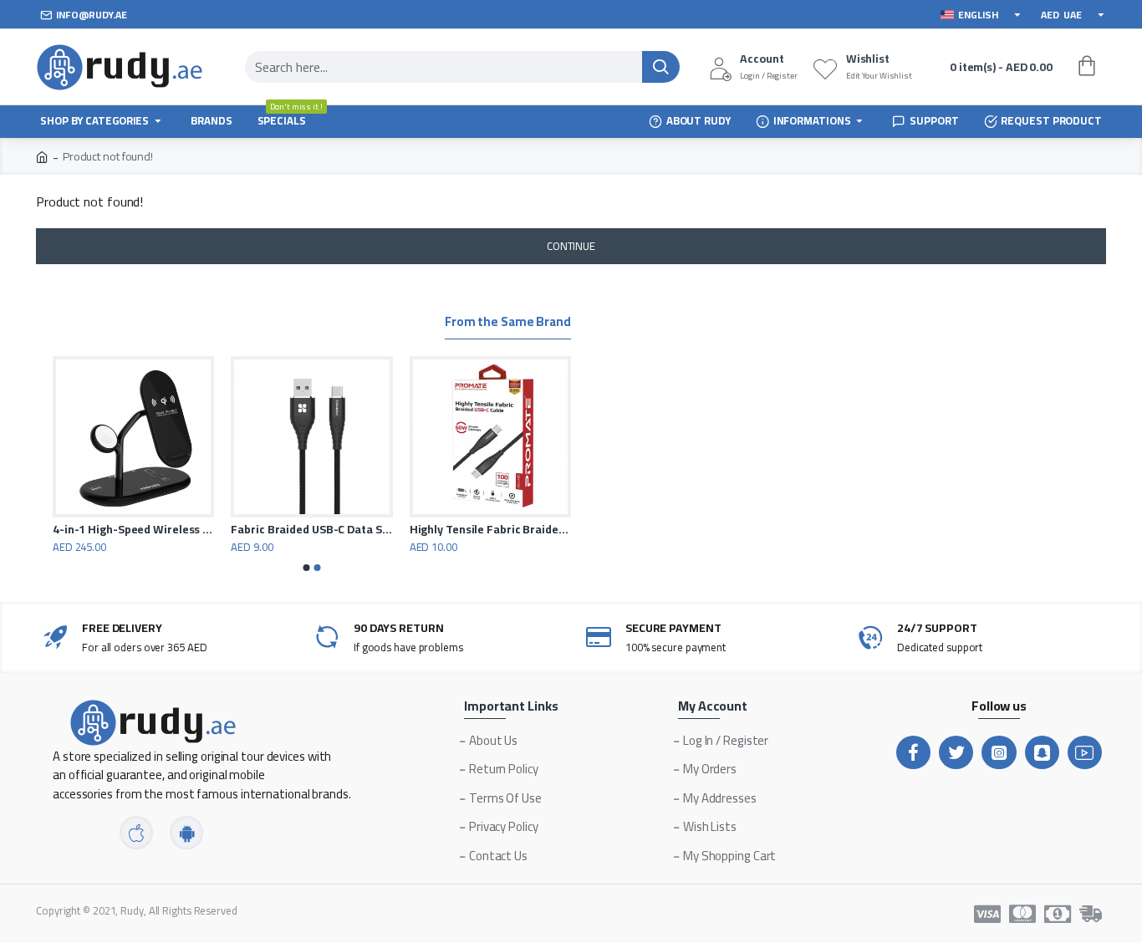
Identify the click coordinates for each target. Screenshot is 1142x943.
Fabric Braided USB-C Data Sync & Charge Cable (311, 529)
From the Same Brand (508, 324)
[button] (306, 567)
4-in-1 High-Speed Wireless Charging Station (133, 529)
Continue (571, 246)
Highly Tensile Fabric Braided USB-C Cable (490, 529)
